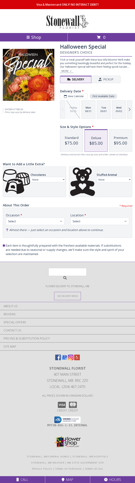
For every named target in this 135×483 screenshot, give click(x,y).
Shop (36, 37)
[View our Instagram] (70, 359)
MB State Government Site (85, 462)
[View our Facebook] (58, 359)
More (65, 71)
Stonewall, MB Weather (47, 462)
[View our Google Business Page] (64, 359)
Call (23, 479)
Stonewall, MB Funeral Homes (48, 456)
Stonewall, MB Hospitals (90, 456)
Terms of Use (94, 468)
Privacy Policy (42, 468)
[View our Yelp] (77, 359)
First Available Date (103, 96)
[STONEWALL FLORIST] (67, 28)
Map (68, 479)
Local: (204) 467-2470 (67, 386)
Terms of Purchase (68, 468)
